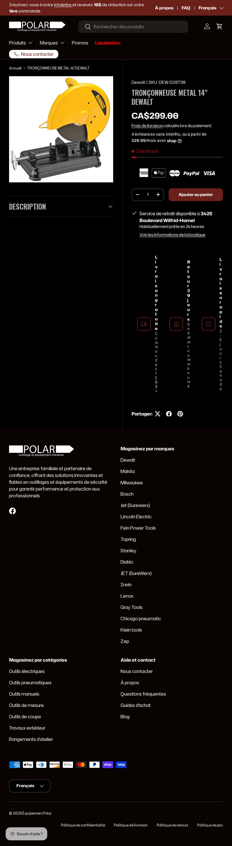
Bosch (127, 494)
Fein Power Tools (138, 528)
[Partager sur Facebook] (169, 413)
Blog (125, 716)
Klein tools (131, 630)
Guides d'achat (136, 705)
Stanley (128, 550)
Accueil (15, 68)
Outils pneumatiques (30, 682)
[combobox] (133, 26)
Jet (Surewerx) (135, 505)
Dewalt (138, 82)
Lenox (127, 596)
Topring (128, 539)
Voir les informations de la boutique (172, 235)
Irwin (126, 584)
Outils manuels (24, 694)
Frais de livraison (147, 126)
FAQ (186, 8)
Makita (128, 471)
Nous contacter (137, 671)
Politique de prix (210, 825)
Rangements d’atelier (31, 739)
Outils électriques (27, 671)
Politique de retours (172, 825)
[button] (219, 26)
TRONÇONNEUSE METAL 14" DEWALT (58, 68)
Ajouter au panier (196, 194)
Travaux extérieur (27, 728)
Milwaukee (132, 483)
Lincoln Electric (136, 516)
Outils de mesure (26, 705)
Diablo (127, 562)
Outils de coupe (25, 716)
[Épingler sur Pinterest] (180, 413)
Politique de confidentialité (83, 825)
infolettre (63, 5)
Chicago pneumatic (141, 618)
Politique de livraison (131, 825)
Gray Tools (132, 607)
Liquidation (107, 43)
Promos (80, 43)
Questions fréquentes (143, 694)
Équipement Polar (36, 813)
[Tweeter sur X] (157, 413)
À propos (164, 8)
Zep (125, 641)
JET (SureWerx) (136, 573)
